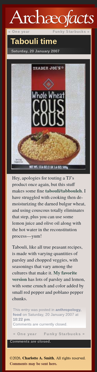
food (17, 314)
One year (21, 32)
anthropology (68, 309)
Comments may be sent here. (33, 363)
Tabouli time (34, 41)
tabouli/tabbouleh (63, 190)
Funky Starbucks (69, 32)
